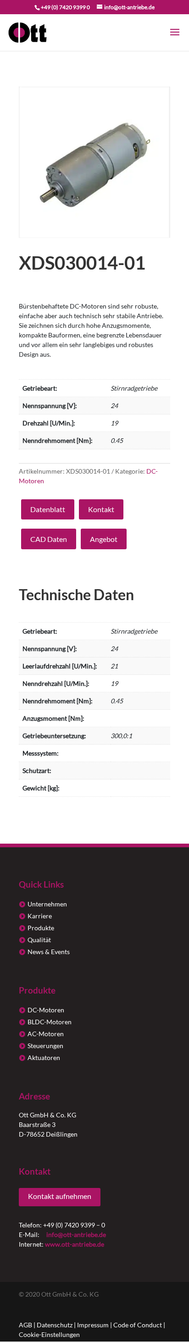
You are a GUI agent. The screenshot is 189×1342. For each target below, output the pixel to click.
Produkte (41, 928)
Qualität (39, 940)
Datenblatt (47, 509)
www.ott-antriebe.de (74, 1244)
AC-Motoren (46, 1034)
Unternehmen (47, 904)
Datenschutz (54, 1325)
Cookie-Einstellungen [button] (49, 1334)
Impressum (93, 1325)
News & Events (49, 951)
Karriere (40, 916)
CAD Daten (48, 539)
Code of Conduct (137, 1325)
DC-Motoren (46, 1010)
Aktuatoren (44, 1057)
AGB (25, 1325)
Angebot (103, 539)
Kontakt (101, 509)
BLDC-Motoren (50, 1022)
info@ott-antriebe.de (76, 1234)
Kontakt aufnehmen (59, 1196)
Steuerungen (45, 1045)
